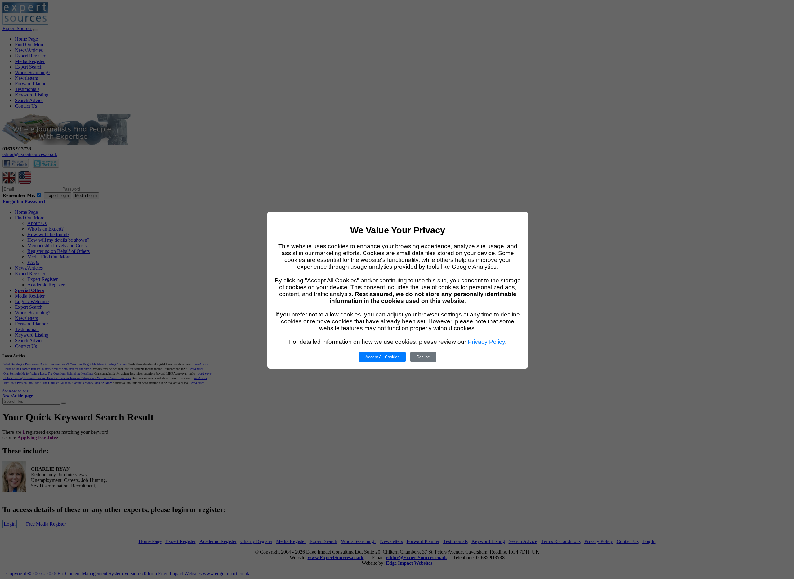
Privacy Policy (486, 342)
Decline (423, 357)
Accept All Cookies (382, 357)
